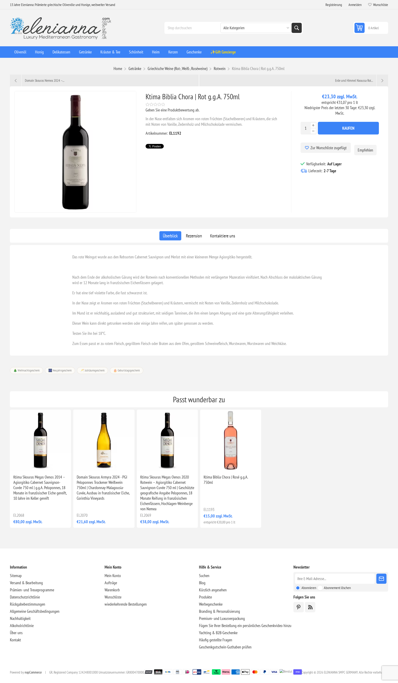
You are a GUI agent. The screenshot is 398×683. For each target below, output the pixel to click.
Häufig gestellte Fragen (215, 639)
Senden (381, 579)
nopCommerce (33, 672)
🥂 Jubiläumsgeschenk (92, 370)
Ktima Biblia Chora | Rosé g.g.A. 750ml (226, 479)
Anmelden (355, 4)
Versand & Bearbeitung (26, 582)
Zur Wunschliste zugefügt (328, 147)
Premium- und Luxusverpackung (222, 618)
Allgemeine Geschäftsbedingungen (34, 611)
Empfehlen (365, 150)
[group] (40, 440)
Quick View (30, 463)
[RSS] (310, 607)
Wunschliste (113, 597)
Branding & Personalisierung (219, 611)
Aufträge (111, 582)
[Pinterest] (298, 607)
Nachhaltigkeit (20, 618)
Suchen (297, 28)
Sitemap (16, 575)
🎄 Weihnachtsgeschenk (26, 370)
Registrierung (333, 4)
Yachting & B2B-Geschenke (218, 632)
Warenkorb (112, 590)
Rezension (194, 236)
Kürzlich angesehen (213, 590)
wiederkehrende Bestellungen (126, 604)
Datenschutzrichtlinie (25, 597)
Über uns (16, 632)
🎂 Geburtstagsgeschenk (126, 370)
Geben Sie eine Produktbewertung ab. (172, 110)
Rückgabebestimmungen (27, 604)
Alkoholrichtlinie (22, 625)
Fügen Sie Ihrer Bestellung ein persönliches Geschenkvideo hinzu (245, 625)
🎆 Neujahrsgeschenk (60, 370)
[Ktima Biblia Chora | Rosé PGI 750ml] (230, 440)
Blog (202, 582)
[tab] (170, 235)
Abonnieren (308, 587)
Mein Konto (113, 575)
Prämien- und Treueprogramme (32, 590)
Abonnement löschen (337, 587)
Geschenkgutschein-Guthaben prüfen (225, 647)
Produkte (205, 597)
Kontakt (15, 639)
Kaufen (348, 128)
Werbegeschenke (210, 604)
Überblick (170, 236)
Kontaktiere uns (222, 236)
